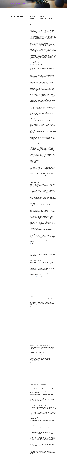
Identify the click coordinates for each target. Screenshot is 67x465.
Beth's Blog (18, 3)
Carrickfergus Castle (34, 412)
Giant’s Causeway (46, 354)
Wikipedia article (33, 418)
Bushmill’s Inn (49, 347)
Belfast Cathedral (33, 432)
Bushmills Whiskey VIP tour (45, 298)
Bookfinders (32, 447)
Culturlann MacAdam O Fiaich (35, 451)
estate (37, 445)
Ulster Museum (33, 420)
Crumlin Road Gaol (33, 437)
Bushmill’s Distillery (37, 302)
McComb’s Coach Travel (34, 299)
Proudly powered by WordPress (16, 462)
